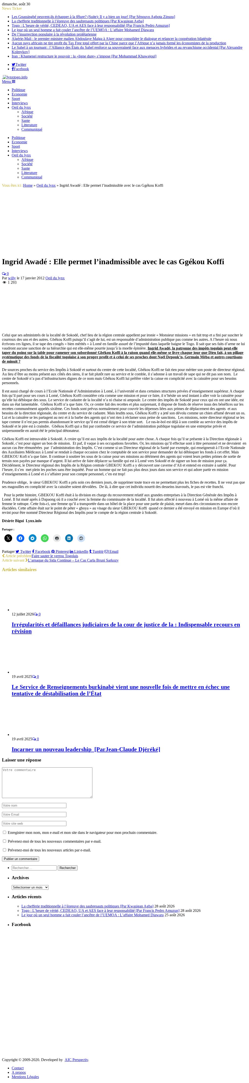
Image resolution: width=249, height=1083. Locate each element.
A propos (19, 1072)
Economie (19, 94)
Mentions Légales (25, 1077)
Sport (16, 99)
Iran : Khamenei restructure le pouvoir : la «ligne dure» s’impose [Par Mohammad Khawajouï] (84, 56)
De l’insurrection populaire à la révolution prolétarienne (54, 34)
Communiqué (31, 129)
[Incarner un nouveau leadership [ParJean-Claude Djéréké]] (38, 734)
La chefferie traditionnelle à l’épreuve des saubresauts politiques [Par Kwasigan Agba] (78, 21)
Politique (18, 90)
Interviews (20, 103)
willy (12, 278)
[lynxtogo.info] (14, 77)
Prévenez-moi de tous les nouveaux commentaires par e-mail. (54, 841)
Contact (18, 1068)
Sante (25, 120)
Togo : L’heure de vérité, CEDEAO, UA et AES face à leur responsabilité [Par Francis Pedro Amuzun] (91, 25)
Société (27, 116)
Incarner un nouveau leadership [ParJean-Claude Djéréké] (86, 749)
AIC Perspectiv (76, 1060)
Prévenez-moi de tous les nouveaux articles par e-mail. (49, 850)
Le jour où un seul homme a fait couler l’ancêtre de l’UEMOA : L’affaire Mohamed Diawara (83, 30)
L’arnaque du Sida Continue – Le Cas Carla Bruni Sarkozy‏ (73, 560)
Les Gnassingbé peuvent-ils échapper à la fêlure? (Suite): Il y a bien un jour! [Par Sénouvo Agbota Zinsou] (93, 17)
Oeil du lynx (21, 107)
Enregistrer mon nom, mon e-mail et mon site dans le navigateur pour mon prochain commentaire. (82, 832)
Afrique (27, 112)
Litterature (29, 125)
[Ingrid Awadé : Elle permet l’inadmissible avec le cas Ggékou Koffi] (25, 250)
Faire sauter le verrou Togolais (55, 556)
